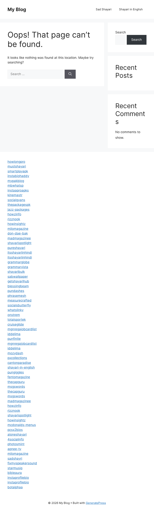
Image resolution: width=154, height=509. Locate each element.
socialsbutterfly (19, 305)
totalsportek (17, 319)
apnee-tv (14, 449)
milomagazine (18, 229)
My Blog (17, 9)
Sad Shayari (104, 9)
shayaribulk (16, 272)
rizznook (14, 219)
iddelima (14, 334)
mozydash (15, 353)
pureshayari (16, 248)
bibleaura (15, 473)
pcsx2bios (15, 430)
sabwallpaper (18, 276)
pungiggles (16, 372)
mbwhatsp (15, 185)
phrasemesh (17, 296)
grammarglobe (18, 262)
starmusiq (15, 468)
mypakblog (16, 181)
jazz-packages (18, 209)
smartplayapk (18, 171)
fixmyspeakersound (22, 463)
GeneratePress (96, 503)
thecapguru (16, 382)
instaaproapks (18, 190)
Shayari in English (131, 9)
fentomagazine (19, 377)
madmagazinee (19, 238)
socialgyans (16, 200)
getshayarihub (18, 281)
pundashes (16, 291)
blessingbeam (18, 286)
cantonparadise (19, 363)
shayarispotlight (19, 243)
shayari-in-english (21, 367)
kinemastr (15, 195)
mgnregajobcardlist (22, 329)
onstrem (14, 315)
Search (120, 32)
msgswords (16, 386)
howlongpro (16, 162)
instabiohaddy (18, 176)
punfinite (14, 339)
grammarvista (18, 267)
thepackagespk (19, 205)
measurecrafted (20, 300)
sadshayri (15, 458)
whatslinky (15, 310)
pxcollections (17, 358)
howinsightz (17, 224)
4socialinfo (16, 439)
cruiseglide (16, 324)
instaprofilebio (18, 478)
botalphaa (15, 487)
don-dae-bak (18, 233)
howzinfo (14, 214)
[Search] (70, 74)
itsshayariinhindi (20, 252)
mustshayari (17, 166)
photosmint (16, 444)
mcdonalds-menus (22, 425)
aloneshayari (17, 434)
